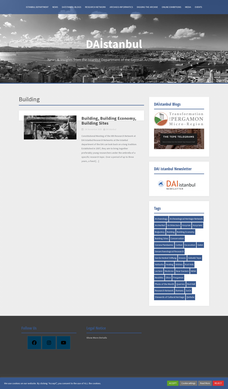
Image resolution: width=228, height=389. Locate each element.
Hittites (179, 264)
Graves (182, 257)
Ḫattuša (190, 297)
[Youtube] (64, 342)
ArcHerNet (160, 225)
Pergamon (178, 277)
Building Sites (161, 238)
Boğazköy (160, 231)
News (55, 6)
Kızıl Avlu (189, 264)
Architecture (173, 225)
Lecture (159, 271)
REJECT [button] (218, 383)
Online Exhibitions (171, 6)
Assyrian (186, 225)
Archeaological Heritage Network (186, 218)
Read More (205, 383)
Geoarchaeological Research (169, 251)
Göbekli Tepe (194, 257)
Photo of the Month (164, 284)
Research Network (95, 6)
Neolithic (159, 277)
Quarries (180, 284)
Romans (180, 290)
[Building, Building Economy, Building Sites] (50, 127)
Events (198, 6)
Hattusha (159, 264)
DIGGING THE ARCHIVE (147, 6)
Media (188, 6)
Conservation (177, 238)
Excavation (190, 244)
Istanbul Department (37, 6)
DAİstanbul (114, 43)
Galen (200, 244)
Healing (169, 264)
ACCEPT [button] (173, 383)
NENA (193, 271)
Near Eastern (182, 271)
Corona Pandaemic (164, 244)
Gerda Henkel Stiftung (166, 257)
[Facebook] (34, 342)
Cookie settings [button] (188, 383)
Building (171, 231)
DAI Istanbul (110, 129)
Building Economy (185, 231)
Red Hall (191, 284)
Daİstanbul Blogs (71, 6)
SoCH (188, 290)
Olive (168, 277)
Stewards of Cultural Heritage (169, 297)
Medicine (169, 271)
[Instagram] (49, 342)
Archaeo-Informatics (121, 6)
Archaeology (161, 218)
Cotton (179, 244)
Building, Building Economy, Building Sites (108, 120)
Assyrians (197, 225)
